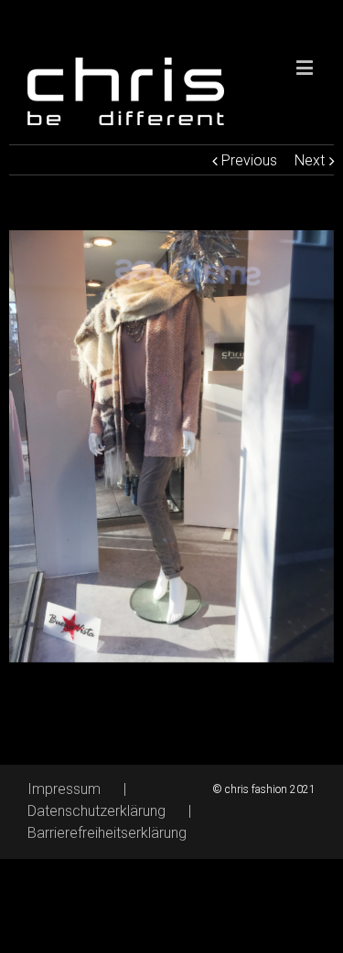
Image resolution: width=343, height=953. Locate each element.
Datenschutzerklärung (96, 811)
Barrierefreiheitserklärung (107, 833)
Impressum (64, 789)
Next (310, 160)
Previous (249, 160)
